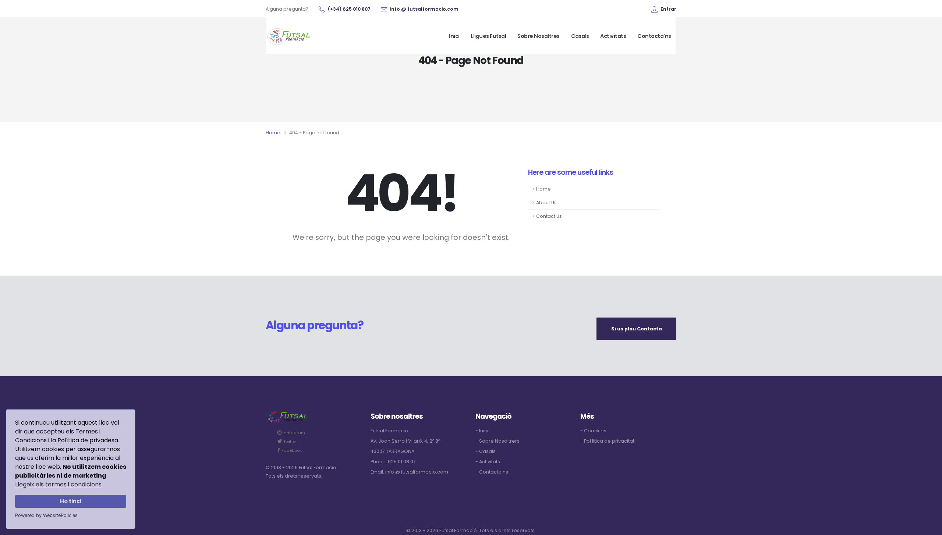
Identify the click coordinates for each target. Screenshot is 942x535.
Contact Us (549, 216)
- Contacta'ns (491, 472)
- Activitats (487, 461)
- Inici (481, 431)
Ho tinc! (71, 501)
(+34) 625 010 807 (349, 9)
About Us (546, 202)
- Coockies (593, 431)
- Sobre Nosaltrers (497, 441)
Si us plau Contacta (636, 329)
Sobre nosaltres (538, 36)
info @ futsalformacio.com (424, 9)
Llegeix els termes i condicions (58, 484)
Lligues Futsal (488, 36)
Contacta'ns (654, 36)
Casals (580, 36)
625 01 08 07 (402, 461)
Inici (454, 36)
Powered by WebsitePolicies (46, 515)
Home (273, 133)
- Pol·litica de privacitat (607, 441)
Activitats (613, 36)
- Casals (485, 451)
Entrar (668, 9)
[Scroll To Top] (929, 526)
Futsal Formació (389, 431)
